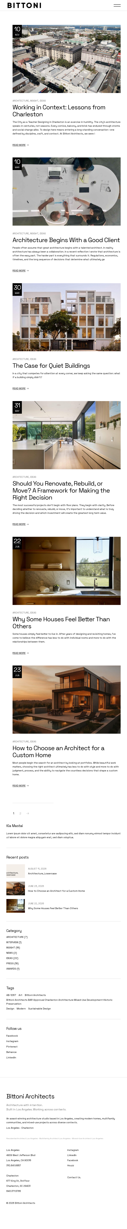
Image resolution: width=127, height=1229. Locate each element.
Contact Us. (74, 1177)
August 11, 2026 (37, 868)
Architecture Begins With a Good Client (66, 240)
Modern (21, 1008)
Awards (11, 968)
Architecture (21, 100)
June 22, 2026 (36, 903)
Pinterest (12, 1046)
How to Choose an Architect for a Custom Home (58, 751)
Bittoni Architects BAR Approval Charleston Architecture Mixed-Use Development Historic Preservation (59, 1001)
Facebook (12, 1035)
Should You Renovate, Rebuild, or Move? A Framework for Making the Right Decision (61, 490)
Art (20, 995)
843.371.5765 (13, 1191)
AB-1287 (11, 995)
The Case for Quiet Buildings (51, 366)
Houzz (70, 1165)
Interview (12, 942)
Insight (34, 100)
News (9, 952)
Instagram (12, 1041)
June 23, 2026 (36, 886)
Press (10, 963)
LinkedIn (11, 1057)
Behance (11, 1052)
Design (10, 1008)
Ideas (43, 100)
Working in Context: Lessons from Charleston (59, 110)
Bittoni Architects (35, 995)
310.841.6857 (13, 1165)
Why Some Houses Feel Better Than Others (61, 622)
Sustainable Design (39, 1008)
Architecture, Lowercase (42, 873)
